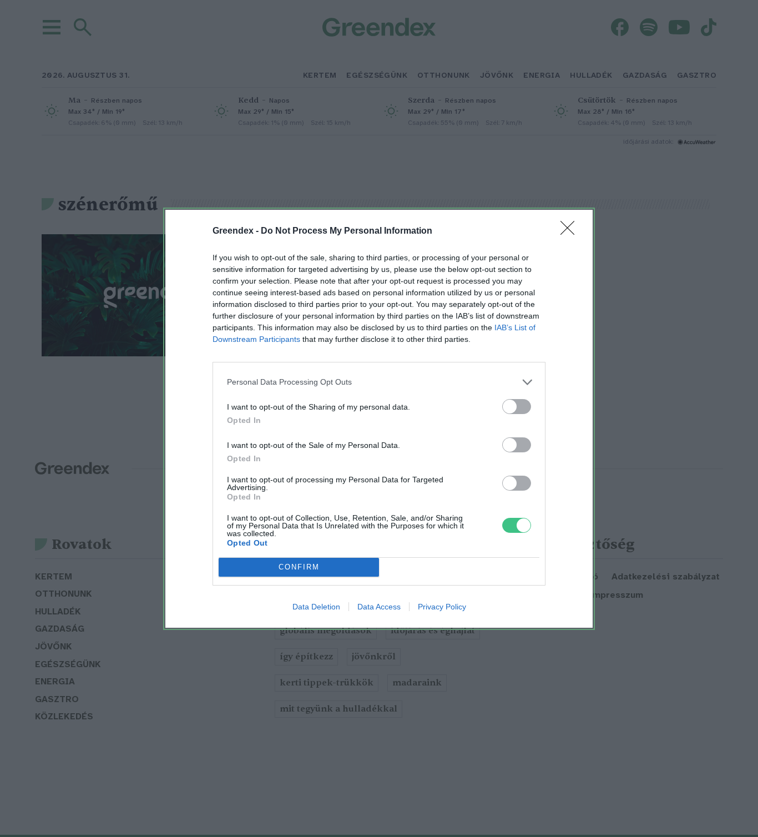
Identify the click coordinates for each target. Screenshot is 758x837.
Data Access (379, 606)
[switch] (516, 406)
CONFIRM (299, 567)
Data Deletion (316, 606)
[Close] (571, 231)
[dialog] (379, 419)
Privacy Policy (442, 606)
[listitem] (379, 382)
